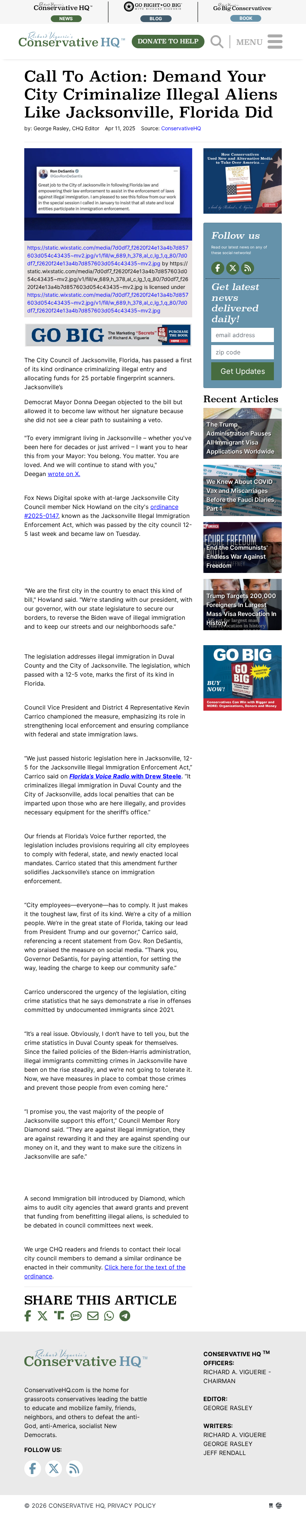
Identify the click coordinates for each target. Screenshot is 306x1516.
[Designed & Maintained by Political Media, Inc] (271, 1505)
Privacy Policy (131, 1505)
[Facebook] (217, 268)
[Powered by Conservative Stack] (279, 1505)
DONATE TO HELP (168, 41)
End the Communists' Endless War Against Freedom (237, 556)
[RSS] (247, 268)
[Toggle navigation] (275, 41)
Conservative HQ (72, 41)
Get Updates (243, 371)
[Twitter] (232, 268)
